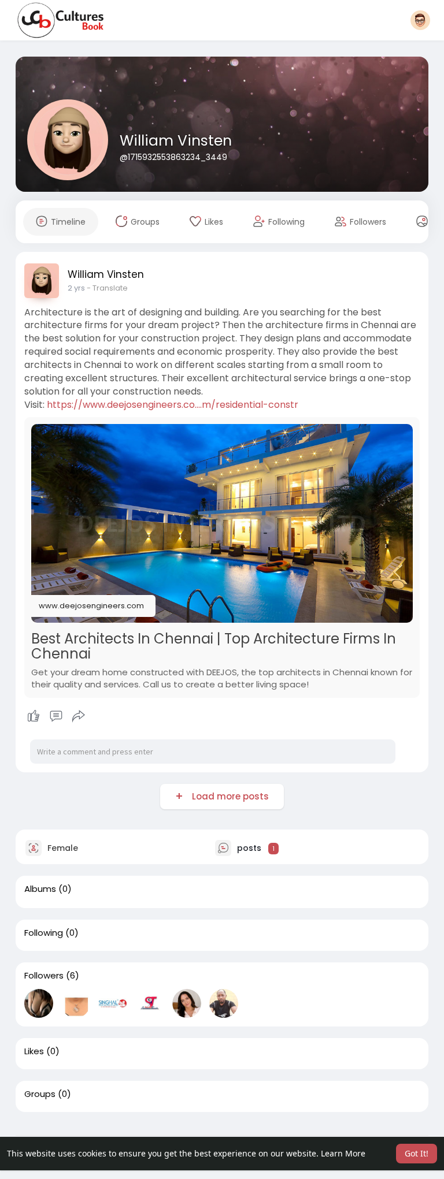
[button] (420, 20)
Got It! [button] (416, 1153)
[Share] (78, 716)
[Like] (56, 716)
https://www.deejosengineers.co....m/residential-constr (172, 404)
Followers (44, 975)
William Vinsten (176, 141)
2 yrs (76, 287)
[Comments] (56, 716)
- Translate (107, 287)
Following (43, 933)
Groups (40, 1094)
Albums (40, 889)
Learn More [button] (343, 1153)
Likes (34, 1051)
